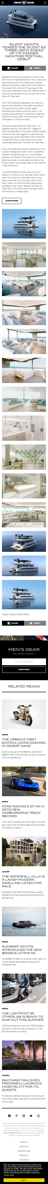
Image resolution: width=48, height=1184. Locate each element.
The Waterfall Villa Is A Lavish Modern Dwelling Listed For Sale (23, 881)
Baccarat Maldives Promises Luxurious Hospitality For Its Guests (22, 1085)
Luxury (6, 872)
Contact (24, 1146)
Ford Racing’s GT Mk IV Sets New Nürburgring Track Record (23, 811)
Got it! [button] (24, 1180)
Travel (6, 1075)
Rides (5, 735)
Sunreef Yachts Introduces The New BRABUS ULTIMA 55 (22, 950)
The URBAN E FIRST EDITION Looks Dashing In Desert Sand (24, 742)
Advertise (24, 1151)
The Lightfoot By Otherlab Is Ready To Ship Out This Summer (23, 1016)
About (24, 1142)
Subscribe (24, 669)
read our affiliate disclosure (13, 1133)
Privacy (24, 1155)
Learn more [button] (9, 1175)
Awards (24, 1160)
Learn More (11, 201)
